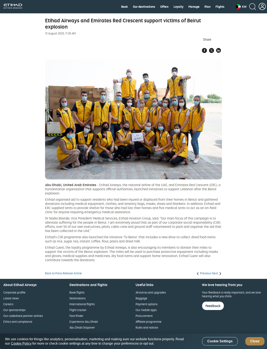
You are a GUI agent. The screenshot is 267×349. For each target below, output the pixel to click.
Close (254, 341)
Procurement (144, 316)
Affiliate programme (148, 322)
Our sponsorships (14, 310)
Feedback (212, 306)
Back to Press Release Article (63, 273)
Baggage (141, 298)
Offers (164, 7)
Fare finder (76, 316)
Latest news (11, 298)
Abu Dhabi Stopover (82, 327)
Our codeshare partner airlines (23, 316)
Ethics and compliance (17, 322)
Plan (207, 7)
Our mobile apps (146, 310)
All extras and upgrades (151, 292)
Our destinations (144, 7)
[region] (133, 341)
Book (124, 7)
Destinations (77, 298)
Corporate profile (14, 292)
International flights (82, 304)
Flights (219, 7)
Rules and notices (147, 327)
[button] (241, 6)
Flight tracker (78, 310)
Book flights (76, 292)
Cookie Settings (220, 341)
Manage (193, 7)
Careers (8, 304)
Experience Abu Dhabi (83, 322)
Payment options (146, 304)
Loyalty (178, 7)
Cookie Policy (21, 343)
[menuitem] (124, 6)
